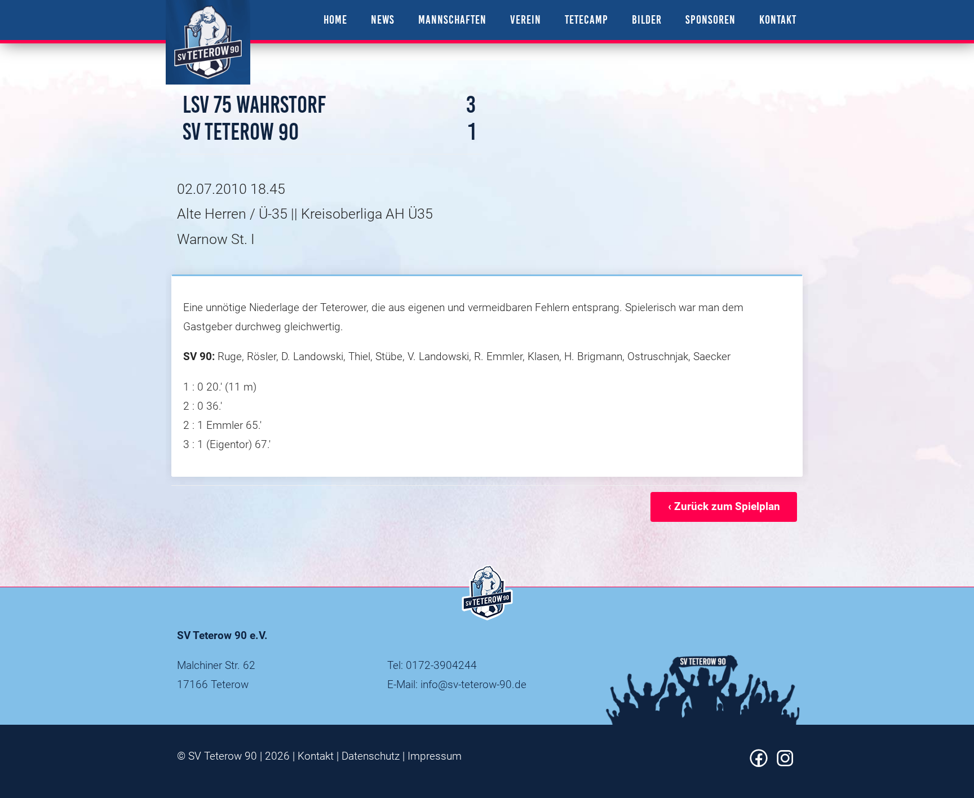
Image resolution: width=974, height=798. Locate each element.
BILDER (647, 19)
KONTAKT (777, 19)
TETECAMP (586, 19)
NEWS (383, 19)
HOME (335, 19)
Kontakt (316, 756)
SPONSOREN (710, 19)
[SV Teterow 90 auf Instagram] (785, 763)
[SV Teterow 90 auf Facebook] (759, 763)
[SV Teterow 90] (208, 42)
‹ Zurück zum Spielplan (724, 506)
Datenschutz (371, 756)
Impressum (435, 756)
